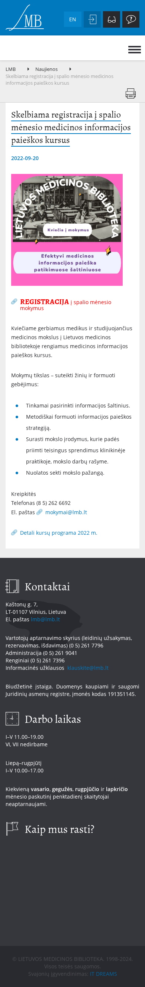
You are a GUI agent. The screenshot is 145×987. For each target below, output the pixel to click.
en (72, 19)
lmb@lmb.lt (45, 619)
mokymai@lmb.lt (66, 512)
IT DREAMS (103, 973)
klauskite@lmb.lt (88, 667)
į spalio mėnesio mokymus (65, 304)
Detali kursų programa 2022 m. (58, 532)
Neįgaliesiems (111, 19)
